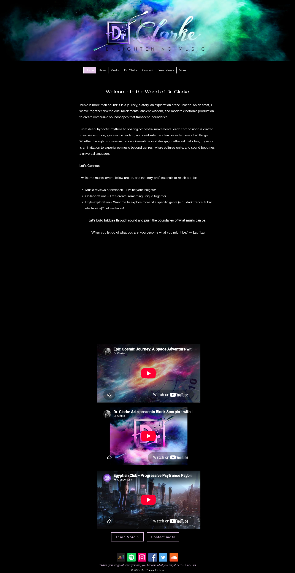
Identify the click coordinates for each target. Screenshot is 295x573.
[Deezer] (121, 557)
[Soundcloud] (174, 557)
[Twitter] (163, 557)
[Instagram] (142, 557)
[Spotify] (131, 557)
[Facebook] (152, 557)
